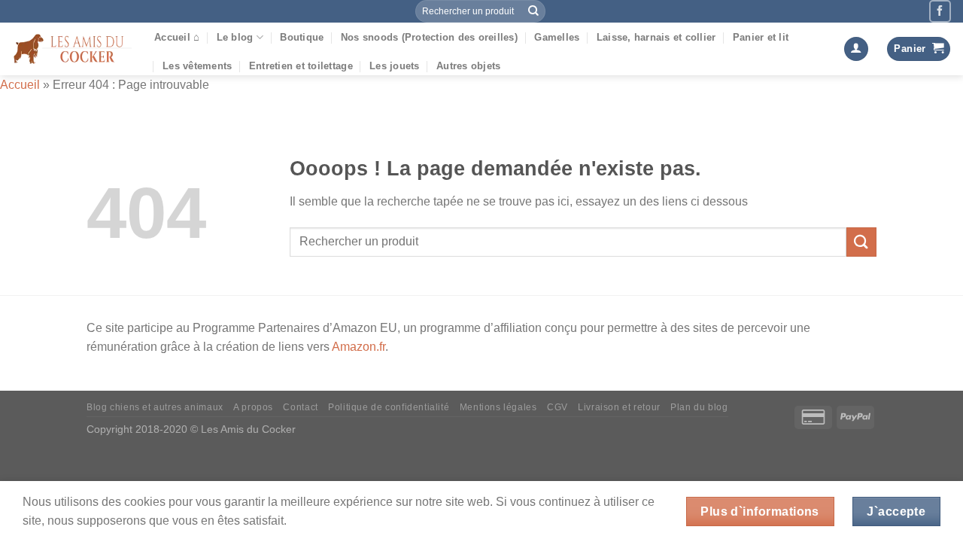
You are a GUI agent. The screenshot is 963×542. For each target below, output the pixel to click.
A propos (253, 407)
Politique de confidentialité (388, 407)
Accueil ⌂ (176, 37)
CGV (557, 407)
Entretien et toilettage (301, 66)
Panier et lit (760, 37)
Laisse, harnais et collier (656, 37)
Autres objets (468, 66)
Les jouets (394, 66)
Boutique (302, 37)
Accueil (20, 84)
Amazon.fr (358, 346)
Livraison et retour (619, 407)
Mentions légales (498, 407)
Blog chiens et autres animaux (155, 407)
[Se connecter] (856, 49)
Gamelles (556, 37)
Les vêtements (197, 66)
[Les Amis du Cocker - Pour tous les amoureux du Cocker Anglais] (71, 49)
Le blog (235, 37)
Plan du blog (699, 407)
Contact (300, 407)
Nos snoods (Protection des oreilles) (429, 37)
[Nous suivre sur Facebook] (940, 11)
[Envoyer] (533, 11)
